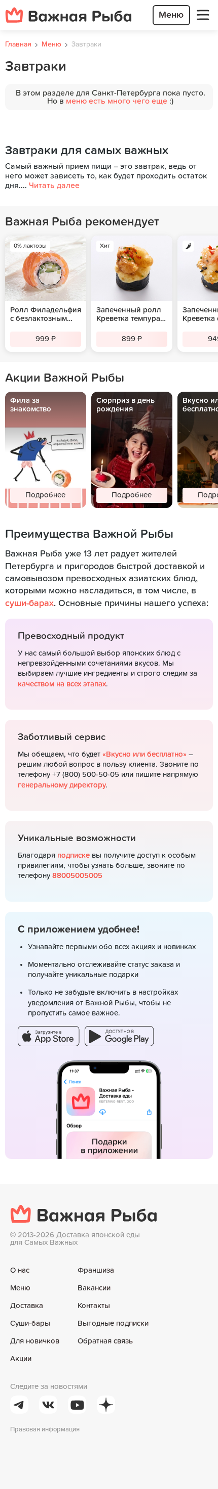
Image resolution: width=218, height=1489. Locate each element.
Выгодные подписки (113, 1323)
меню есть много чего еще (116, 101)
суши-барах (29, 603)
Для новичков (34, 1341)
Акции (20, 1359)
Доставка (26, 1306)
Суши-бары (30, 1323)
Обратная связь (105, 1341)
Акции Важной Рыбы (64, 378)
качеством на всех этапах (62, 684)
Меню (20, 1288)
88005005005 (77, 875)
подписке (73, 855)
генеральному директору (61, 785)
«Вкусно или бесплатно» (144, 754)
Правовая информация (45, 1429)
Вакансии (94, 1288)
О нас (19, 1270)
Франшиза (96, 1270)
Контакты (94, 1306)
